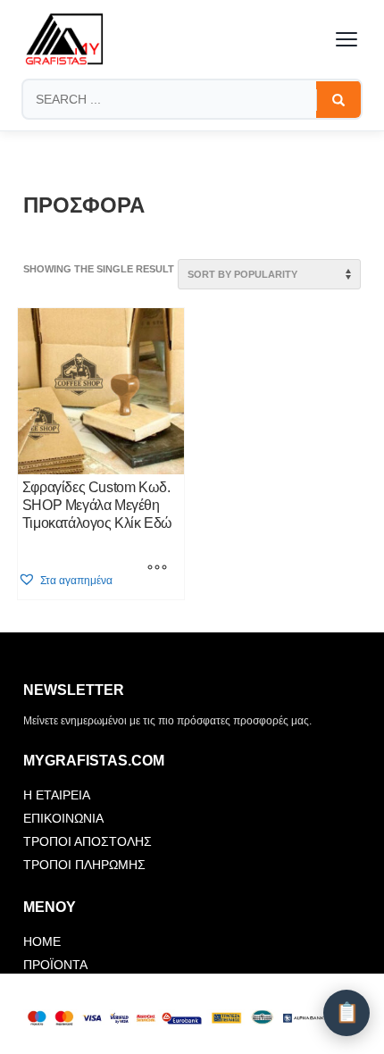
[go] (338, 100)
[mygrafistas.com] (64, 39)
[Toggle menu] (346, 39)
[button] (65, 580)
